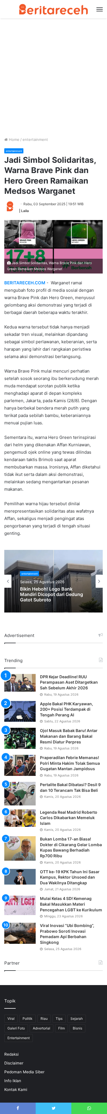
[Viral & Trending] (53, 9)
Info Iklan (12, 1080)
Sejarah (76, 1018)
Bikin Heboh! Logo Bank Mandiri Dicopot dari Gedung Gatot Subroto (51, 594)
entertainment (35, 139)
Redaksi (11, 1054)
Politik (28, 1018)
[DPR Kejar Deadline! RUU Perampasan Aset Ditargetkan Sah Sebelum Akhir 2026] (20, 683)
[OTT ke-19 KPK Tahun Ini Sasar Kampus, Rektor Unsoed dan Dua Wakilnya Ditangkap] (20, 877)
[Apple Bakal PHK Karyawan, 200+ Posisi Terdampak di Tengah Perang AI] (20, 711)
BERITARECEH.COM (24, 282)
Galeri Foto (16, 1028)
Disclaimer (13, 1063)
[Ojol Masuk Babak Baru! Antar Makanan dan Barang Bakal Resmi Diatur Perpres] (20, 738)
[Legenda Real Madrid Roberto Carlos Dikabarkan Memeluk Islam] (20, 818)
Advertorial (41, 1028)
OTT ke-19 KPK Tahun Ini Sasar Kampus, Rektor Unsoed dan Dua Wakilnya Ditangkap (70, 877)
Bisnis (77, 1028)
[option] (53, 581)
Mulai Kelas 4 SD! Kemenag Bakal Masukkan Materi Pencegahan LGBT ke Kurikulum (71, 904)
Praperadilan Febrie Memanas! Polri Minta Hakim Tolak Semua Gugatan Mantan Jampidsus (70, 763)
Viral (11, 1018)
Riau (44, 1018)
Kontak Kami (15, 1089)
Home (13, 139)
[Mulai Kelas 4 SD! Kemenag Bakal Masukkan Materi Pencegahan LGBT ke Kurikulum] (20, 905)
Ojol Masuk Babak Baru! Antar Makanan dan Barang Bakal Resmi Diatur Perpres (69, 736)
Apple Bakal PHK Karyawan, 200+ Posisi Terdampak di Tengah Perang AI (66, 709)
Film (61, 1028)
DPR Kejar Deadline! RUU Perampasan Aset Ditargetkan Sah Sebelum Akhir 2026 (69, 682)
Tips (59, 1018)
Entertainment (18, 1038)
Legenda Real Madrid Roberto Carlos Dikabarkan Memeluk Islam (68, 818)
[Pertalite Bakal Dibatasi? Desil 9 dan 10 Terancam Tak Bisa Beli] (20, 793)
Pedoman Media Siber (24, 1072)
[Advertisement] (53, 80)
